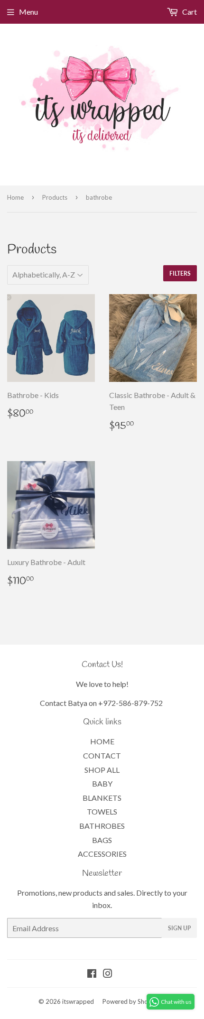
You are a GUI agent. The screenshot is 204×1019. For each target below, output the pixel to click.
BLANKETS (102, 797)
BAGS (102, 839)
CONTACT (102, 755)
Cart (189, 11)
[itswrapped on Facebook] (92, 974)
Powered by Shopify (130, 1001)
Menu (28, 11)
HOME (102, 741)
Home (15, 197)
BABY (102, 783)
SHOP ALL (102, 769)
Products (54, 197)
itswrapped (78, 1001)
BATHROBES (102, 825)
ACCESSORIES (102, 853)
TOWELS (102, 811)
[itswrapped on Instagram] (107, 974)
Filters (180, 273)
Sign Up (179, 928)
